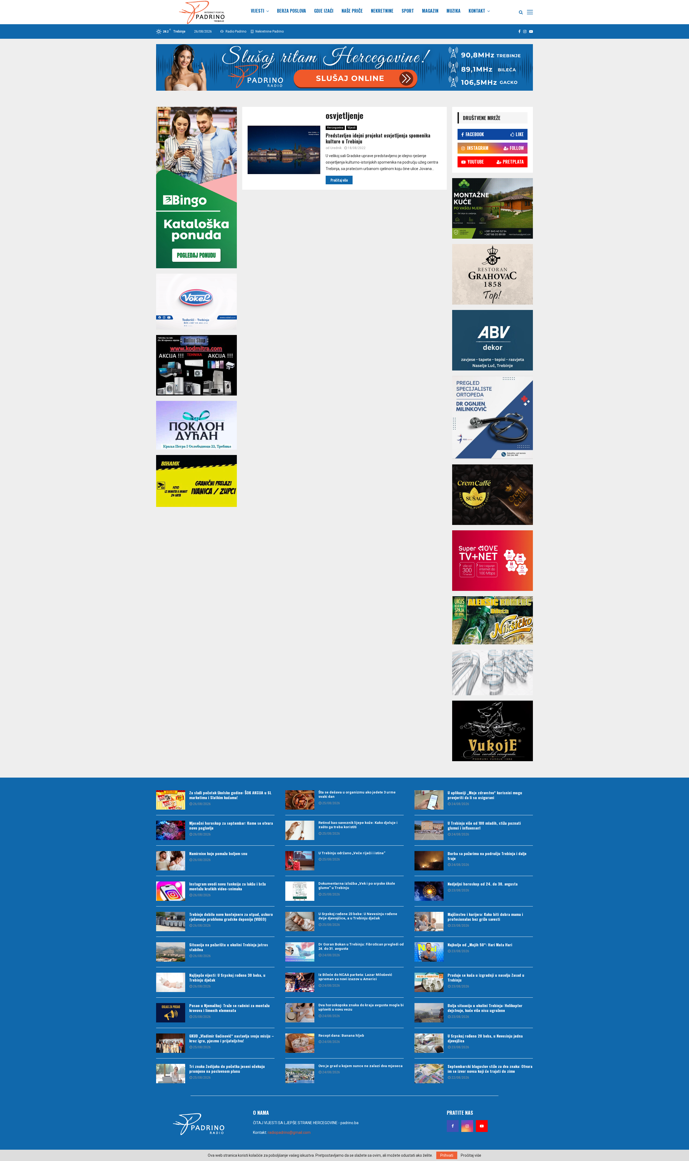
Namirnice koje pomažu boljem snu (218, 853)
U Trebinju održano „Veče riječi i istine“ (351, 853)
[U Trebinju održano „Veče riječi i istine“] (299, 860)
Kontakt (477, 11)
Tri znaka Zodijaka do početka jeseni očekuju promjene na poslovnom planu (227, 1068)
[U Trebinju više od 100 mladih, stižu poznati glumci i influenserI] (429, 830)
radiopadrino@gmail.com (289, 1132)
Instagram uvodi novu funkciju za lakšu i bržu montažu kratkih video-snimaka (227, 886)
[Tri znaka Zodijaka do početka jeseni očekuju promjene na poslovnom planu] (170, 1073)
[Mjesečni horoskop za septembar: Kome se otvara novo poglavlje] (170, 830)
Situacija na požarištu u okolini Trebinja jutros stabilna (228, 947)
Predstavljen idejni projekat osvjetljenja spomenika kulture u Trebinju (378, 138)
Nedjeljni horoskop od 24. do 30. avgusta (483, 884)
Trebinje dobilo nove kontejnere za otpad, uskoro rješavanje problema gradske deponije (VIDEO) (231, 916)
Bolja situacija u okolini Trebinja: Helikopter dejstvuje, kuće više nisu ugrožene (485, 1008)
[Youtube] (482, 1126)
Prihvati (446, 1155)
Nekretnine (382, 11)
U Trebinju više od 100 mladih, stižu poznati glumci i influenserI (484, 825)
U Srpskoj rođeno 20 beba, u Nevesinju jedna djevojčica (485, 1038)
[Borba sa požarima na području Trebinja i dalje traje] (429, 860)
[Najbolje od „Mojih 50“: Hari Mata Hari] (429, 952)
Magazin (430, 11)
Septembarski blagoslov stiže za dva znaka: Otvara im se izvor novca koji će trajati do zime (490, 1068)
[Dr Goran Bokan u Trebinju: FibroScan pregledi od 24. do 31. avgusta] (299, 952)
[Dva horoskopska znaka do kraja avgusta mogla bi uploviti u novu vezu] (299, 1012)
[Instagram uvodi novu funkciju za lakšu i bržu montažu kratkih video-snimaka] (170, 891)
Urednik (336, 148)
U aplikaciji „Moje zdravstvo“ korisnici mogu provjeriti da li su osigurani (485, 795)
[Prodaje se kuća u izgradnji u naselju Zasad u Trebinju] (429, 982)
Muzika (453, 11)
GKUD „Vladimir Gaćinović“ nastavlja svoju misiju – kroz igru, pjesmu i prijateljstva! (231, 1038)
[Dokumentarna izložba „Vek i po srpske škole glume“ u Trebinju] (299, 891)
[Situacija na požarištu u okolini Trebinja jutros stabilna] (170, 952)
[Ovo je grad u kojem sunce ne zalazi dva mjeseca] (299, 1073)
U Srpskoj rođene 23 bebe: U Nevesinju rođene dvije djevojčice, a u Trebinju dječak (357, 916)
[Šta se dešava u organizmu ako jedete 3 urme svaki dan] (299, 800)
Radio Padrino (235, 31)
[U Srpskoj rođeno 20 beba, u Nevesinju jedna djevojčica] (429, 1043)
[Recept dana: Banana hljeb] (299, 1043)
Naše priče (352, 11)
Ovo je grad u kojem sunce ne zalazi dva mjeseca (360, 1066)
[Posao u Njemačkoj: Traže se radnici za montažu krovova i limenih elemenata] (170, 1012)
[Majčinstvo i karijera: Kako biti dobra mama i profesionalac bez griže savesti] (429, 921)
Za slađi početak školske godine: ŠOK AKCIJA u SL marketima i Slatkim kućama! (230, 795)
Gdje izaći (323, 11)
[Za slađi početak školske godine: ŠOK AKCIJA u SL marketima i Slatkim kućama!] (170, 800)
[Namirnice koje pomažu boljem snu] (170, 860)
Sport (408, 11)
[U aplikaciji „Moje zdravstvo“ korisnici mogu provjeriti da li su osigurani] (429, 800)
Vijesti (257, 11)
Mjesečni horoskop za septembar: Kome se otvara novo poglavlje (231, 825)
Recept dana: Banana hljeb (341, 1035)
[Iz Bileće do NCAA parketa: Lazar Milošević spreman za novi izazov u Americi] (299, 982)
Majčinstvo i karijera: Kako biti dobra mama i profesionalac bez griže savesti (485, 916)
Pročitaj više (471, 1155)
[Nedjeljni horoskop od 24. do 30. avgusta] (429, 891)
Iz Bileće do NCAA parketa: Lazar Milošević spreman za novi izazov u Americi (355, 977)
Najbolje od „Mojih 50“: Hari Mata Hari (480, 944)
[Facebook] (453, 1126)
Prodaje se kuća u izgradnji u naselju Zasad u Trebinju (486, 977)
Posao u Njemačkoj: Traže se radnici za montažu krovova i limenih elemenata (229, 1008)
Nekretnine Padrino (269, 31)
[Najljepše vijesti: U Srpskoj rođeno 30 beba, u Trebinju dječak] (170, 982)
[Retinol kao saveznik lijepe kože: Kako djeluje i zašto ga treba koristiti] (299, 830)
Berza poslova (291, 11)
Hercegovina (335, 127)
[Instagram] (467, 1126)
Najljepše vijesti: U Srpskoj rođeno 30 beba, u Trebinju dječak (227, 977)
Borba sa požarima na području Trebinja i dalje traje (487, 856)
